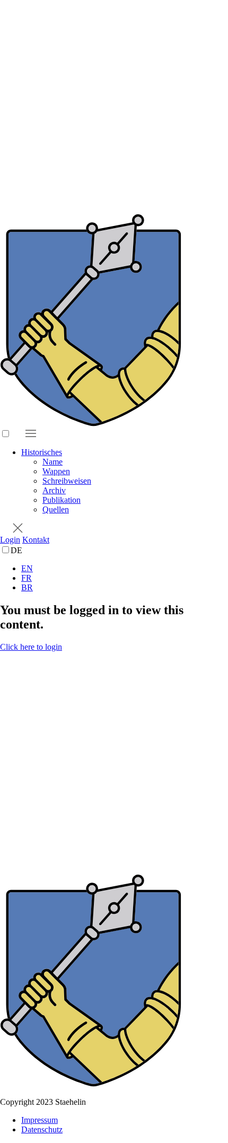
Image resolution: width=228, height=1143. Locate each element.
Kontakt (35, 539)
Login (10, 539)
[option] (124, 568)
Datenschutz (42, 1129)
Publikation (61, 499)
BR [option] (27, 587)
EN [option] (27, 568)
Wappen (56, 471)
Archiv (54, 490)
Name (52, 461)
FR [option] (26, 577)
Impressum (39, 1119)
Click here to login (31, 646)
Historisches (41, 452)
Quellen (55, 509)
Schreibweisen (66, 480)
